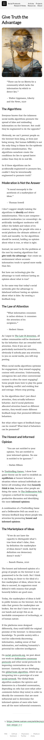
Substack (13, 736)
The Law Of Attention (25, 336)
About (39, 6)
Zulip (33, 736)
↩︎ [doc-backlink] (21, 725)
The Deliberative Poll (31, 491)
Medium (36, 734)
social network (9, 678)
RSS (5, 734)
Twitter (23, 736)
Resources (32, 6)
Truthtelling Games (14, 471)
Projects (39, 3)
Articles (31, 3)
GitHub (14, 734)
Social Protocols (14, 3)
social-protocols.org (15, 655)
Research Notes (20, 6)
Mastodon (25, 734)
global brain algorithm (17, 672)
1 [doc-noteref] (37, 379)
